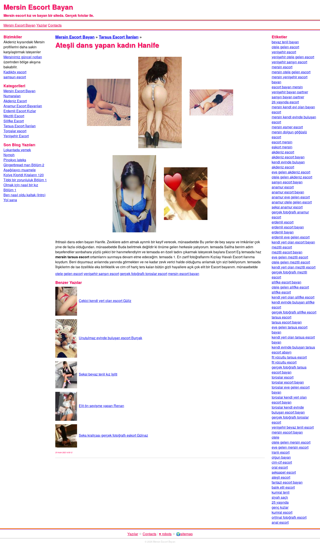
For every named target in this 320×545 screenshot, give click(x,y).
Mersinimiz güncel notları (22, 56)
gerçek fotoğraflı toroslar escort (143, 273)
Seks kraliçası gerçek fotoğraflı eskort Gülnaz (113, 435)
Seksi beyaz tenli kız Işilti (98, 374)
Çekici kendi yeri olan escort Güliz (105, 300)
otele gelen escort (69, 273)
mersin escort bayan (183, 273)
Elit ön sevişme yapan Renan (101, 405)
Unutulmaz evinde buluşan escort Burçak (110, 337)
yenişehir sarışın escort (101, 273)
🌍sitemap (184, 533)
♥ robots (165, 533)
